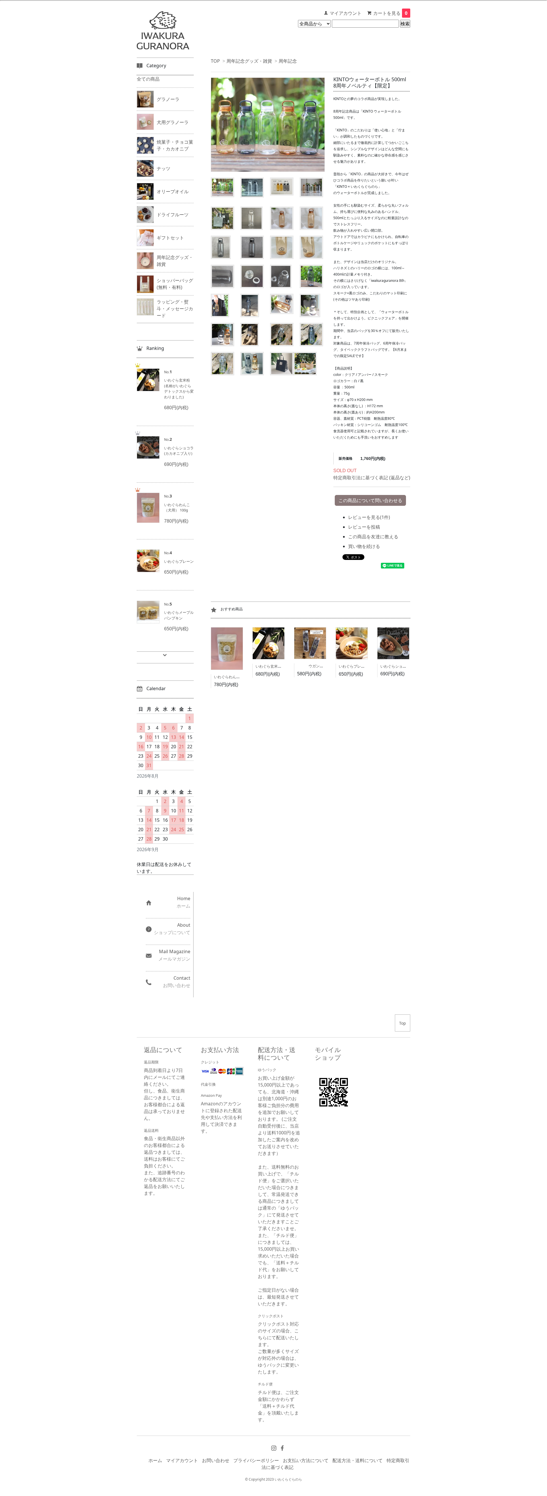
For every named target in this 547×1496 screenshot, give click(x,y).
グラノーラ (168, 99)
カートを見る (390, 13)
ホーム (155, 1460)
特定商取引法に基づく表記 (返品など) (371, 477)
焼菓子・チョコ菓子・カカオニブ (175, 145)
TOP (215, 61)
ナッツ (163, 168)
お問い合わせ (215, 1460)
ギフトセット (170, 238)
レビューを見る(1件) (369, 517)
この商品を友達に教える (373, 536)
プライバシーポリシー (256, 1460)
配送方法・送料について (357, 1460)
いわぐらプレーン (353, 666)
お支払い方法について (305, 1460)
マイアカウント (346, 13)
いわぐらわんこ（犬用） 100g (239, 676)
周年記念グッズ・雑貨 (249, 61)
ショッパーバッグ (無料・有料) (175, 283)
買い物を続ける (364, 546)
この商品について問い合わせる (370, 500)
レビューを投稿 (364, 527)
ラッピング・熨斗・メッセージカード (175, 309)
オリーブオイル (173, 191)
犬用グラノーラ (173, 122)
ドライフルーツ (173, 214)
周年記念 (288, 61)
